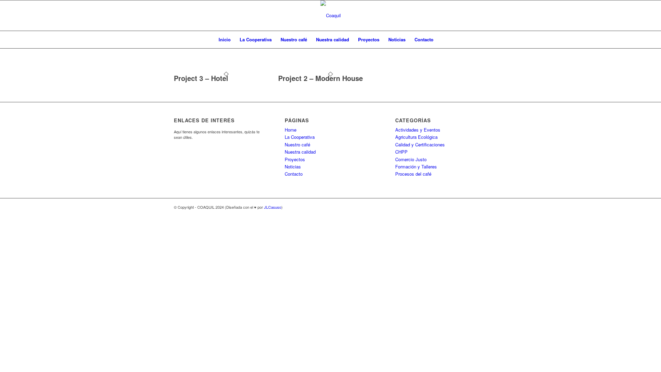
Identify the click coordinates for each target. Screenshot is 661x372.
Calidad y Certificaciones (420, 144)
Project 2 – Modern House (320, 78)
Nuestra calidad (332, 39)
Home (290, 129)
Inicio (225, 39)
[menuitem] (442, 39)
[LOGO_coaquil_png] (331, 15)
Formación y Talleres (416, 166)
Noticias (397, 39)
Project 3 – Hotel (201, 78)
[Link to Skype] (471, 207)
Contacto (424, 39)
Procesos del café (413, 173)
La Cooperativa (256, 39)
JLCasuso (272, 207)
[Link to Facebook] (461, 207)
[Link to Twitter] (482, 207)
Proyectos (368, 39)
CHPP (401, 151)
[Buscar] (442, 39)
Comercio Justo (411, 159)
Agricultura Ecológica (416, 137)
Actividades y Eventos (417, 129)
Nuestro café (294, 39)
